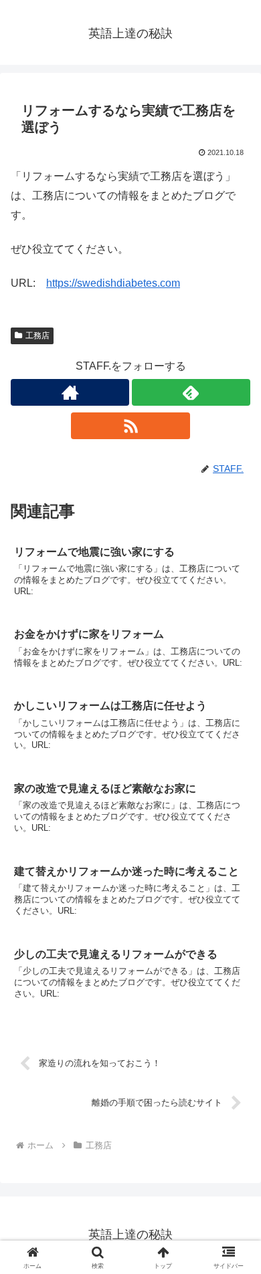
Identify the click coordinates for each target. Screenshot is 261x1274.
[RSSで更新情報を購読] (130, 425)
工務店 (37, 335)
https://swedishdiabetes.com (113, 283)
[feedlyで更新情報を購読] (191, 392)
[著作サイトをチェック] (70, 392)
